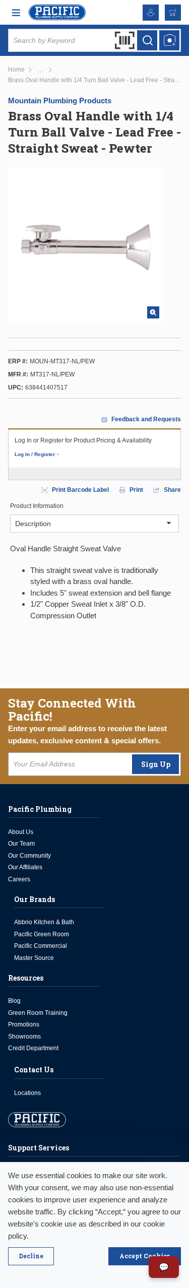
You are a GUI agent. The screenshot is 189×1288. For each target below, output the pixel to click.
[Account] (151, 13)
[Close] (31, 1256)
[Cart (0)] (173, 13)
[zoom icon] (153, 312)
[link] (40, 70)
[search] (147, 40)
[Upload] (169, 40)
